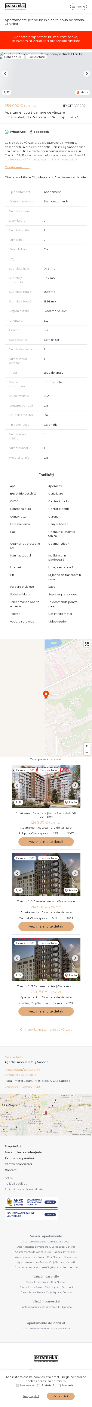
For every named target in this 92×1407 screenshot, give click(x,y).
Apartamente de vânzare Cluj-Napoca (46, 1241)
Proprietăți (13, 1146)
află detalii (53, 1377)
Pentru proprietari (18, 1164)
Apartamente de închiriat (46, 1323)
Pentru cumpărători (19, 1158)
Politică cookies (16, 1183)
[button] (5, 74)
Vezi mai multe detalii (46, 842)
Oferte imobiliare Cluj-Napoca (27, 177)
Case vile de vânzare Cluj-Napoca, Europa (46, 1292)
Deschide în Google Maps (22, 1086)
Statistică (48, 1385)
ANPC (9, 1177)
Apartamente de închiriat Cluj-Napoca (46, 1328)
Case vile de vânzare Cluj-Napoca (46, 1282)
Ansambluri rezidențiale (23, 1152)
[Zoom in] (87, 746)
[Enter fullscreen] (87, 644)
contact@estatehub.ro (21, 1074)
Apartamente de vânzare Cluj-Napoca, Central (46, 1246)
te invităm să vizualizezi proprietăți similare (46, 41)
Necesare (27, 1385)
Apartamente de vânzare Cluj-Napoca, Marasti (46, 1262)
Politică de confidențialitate (24, 1189)
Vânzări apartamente (46, 1236)
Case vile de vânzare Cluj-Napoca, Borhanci (46, 1287)
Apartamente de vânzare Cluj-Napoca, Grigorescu (46, 1257)
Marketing (69, 1385)
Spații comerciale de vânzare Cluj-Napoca (46, 1306)
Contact (10, 1170)
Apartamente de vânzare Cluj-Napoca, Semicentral (46, 1267)
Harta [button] (84, 92)
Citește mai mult (17, 167)
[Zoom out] (87, 752)
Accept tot (60, 1396)
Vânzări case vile (46, 1276)
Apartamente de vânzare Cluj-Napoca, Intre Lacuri (46, 1251)
